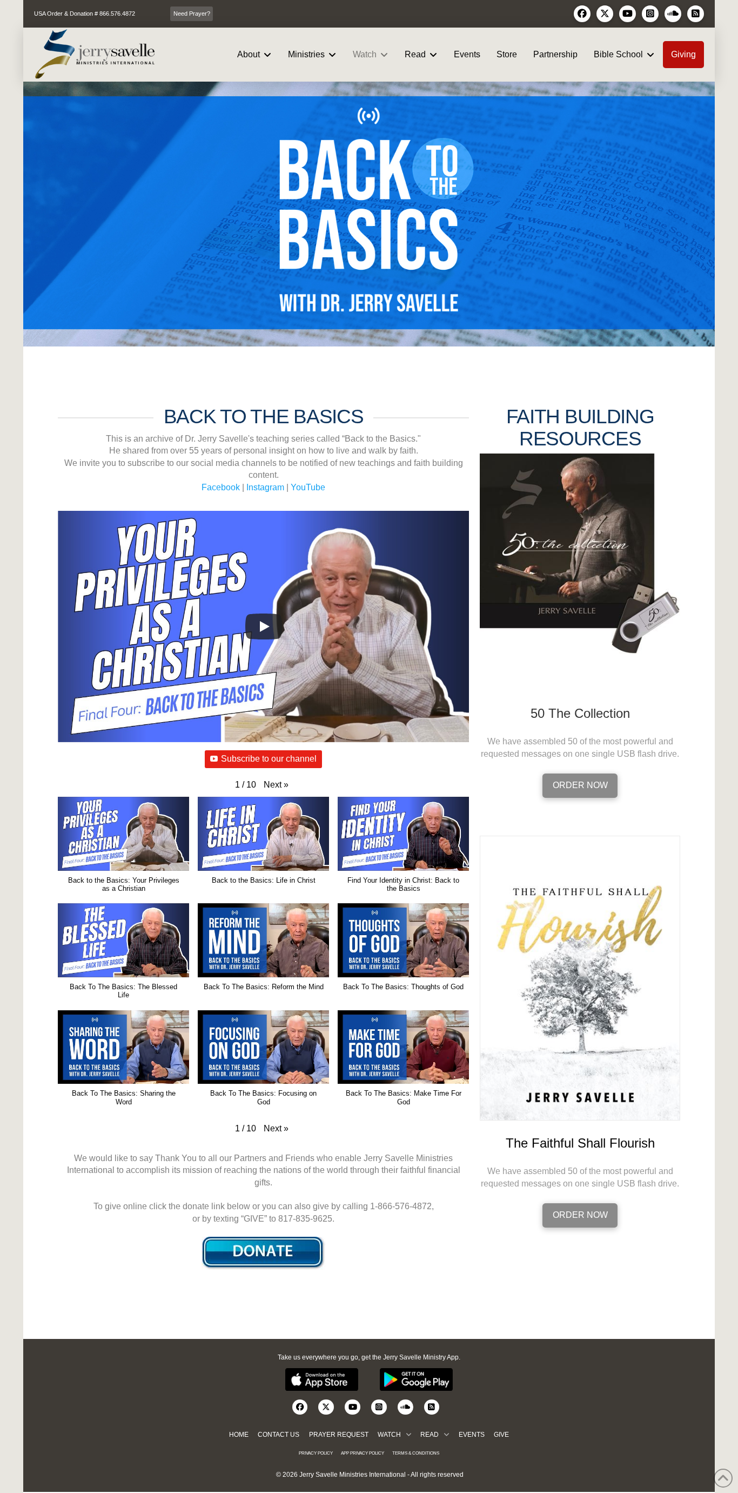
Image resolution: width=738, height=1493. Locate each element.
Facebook (221, 487)
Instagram (265, 487)
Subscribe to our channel (269, 758)
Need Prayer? (191, 13)
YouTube (308, 487)
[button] (276, 785)
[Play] (263, 626)
